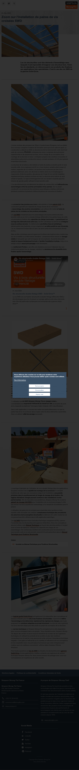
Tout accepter (39, 386)
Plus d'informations (20, 380)
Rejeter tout (39, 394)
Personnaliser (39, 390)
